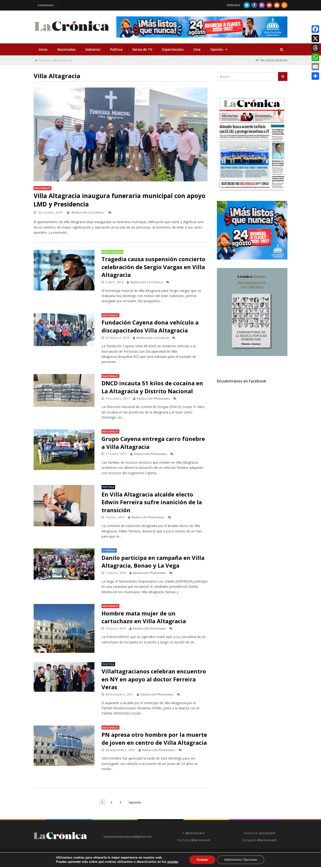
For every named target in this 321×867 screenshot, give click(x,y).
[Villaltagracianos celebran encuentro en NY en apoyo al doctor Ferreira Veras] (64, 677)
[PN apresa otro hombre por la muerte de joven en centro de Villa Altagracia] (64, 746)
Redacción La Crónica (87, 212)
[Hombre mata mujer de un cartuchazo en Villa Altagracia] (64, 628)
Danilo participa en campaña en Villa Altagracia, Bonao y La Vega (153, 561)
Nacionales (66, 49)
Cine (196, 49)
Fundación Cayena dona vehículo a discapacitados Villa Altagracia (150, 326)
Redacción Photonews (153, 398)
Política (116, 49)
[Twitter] (247, 5)
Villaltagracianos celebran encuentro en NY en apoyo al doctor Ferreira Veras (154, 679)
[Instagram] (262, 5)
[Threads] (315, 48)
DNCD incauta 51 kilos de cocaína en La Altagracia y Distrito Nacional (152, 387)
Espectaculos (112, 252)
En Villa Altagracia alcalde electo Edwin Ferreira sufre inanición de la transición (152, 502)
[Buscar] (281, 49)
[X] (315, 38)
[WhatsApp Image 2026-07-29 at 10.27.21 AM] (252, 258)
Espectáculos (173, 49)
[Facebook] (254, 5)
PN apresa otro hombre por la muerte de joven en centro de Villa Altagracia (154, 738)
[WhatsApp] (315, 57)
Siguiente (135, 802)
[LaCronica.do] (72, 32)
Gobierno (92, 49)
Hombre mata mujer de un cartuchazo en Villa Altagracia (144, 617)
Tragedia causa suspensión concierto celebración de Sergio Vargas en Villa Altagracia (153, 267)
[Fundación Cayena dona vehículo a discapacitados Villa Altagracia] (64, 329)
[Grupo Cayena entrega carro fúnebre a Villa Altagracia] (64, 449)
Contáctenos (45, 5)
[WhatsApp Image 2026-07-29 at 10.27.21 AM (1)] (201, 27)
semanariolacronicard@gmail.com (127, 836)
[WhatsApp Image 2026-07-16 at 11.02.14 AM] (252, 355)
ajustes (172, 862)
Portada (44, 60)
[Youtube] (269, 5)
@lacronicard (194, 833)
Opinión (217, 49)
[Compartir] (315, 76)
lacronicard (267, 833)
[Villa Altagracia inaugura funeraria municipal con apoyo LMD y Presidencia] (120, 134)
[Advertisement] (252, 429)
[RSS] (284, 5)
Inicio (43, 49)
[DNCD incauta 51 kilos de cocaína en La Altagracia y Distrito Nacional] (64, 390)
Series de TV (142, 49)
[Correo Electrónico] (277, 5)
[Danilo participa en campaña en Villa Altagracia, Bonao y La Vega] (64, 564)
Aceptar (202, 859)
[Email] (315, 66)
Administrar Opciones (240, 859)
